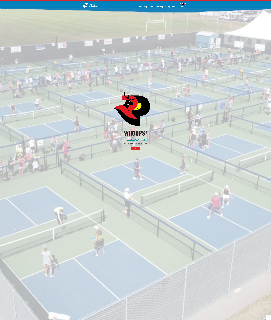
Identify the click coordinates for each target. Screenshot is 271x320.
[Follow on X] (183, 4)
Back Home (135, 149)
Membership (158, 7)
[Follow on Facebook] (180, 4)
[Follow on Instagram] (185, 4)
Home (140, 7)
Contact (181, 7)
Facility (167, 7)
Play (145, 7)
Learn (151, 7)
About (174, 7)
